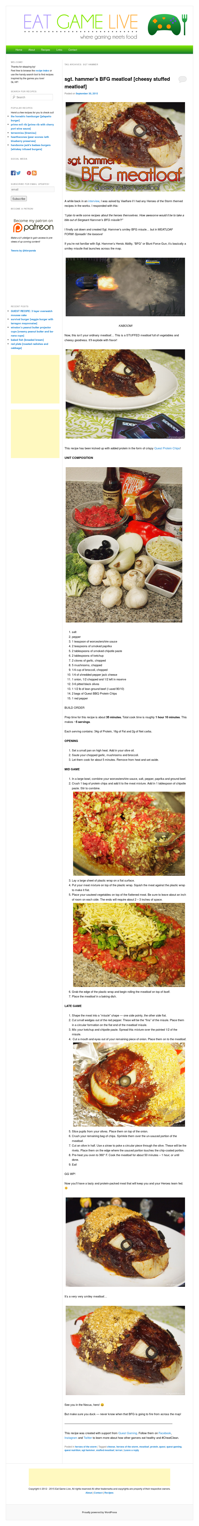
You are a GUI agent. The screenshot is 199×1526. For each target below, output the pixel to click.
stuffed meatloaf (105, 1450)
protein (154, 1446)
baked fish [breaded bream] (27, 340)
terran (118, 1450)
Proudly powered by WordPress (99, 1512)
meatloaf (144, 1446)
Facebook (165, 1433)
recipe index (42, 70)
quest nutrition (72, 1450)
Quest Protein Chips (167, 448)
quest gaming (174, 1446)
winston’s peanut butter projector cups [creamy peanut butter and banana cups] (32, 331)
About (31, 49)
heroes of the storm (86, 1446)
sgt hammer (88, 1450)
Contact (72, 49)
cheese (111, 1446)
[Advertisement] (35, 379)
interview (93, 201)
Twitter (88, 1438)
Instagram (71, 1438)
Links (59, 49)
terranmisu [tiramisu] (23, 133)
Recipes (45, 49)
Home (19, 49)
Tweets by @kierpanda (23, 250)
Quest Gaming (127, 1433)
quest (162, 1446)
